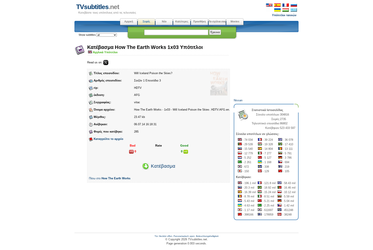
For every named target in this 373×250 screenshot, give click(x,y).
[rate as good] (185, 152)
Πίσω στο (109, 178)
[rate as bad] (131, 152)
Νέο (164, 21)
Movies (235, 21)
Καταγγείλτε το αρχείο (108, 139)
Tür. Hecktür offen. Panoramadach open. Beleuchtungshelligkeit (186, 236)
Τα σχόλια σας (217, 21)
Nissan (238, 100)
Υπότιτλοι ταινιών (284, 15)
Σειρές (146, 21)
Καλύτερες (181, 21)
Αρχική (128, 21)
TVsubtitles (97, 6)
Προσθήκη (199, 21)
